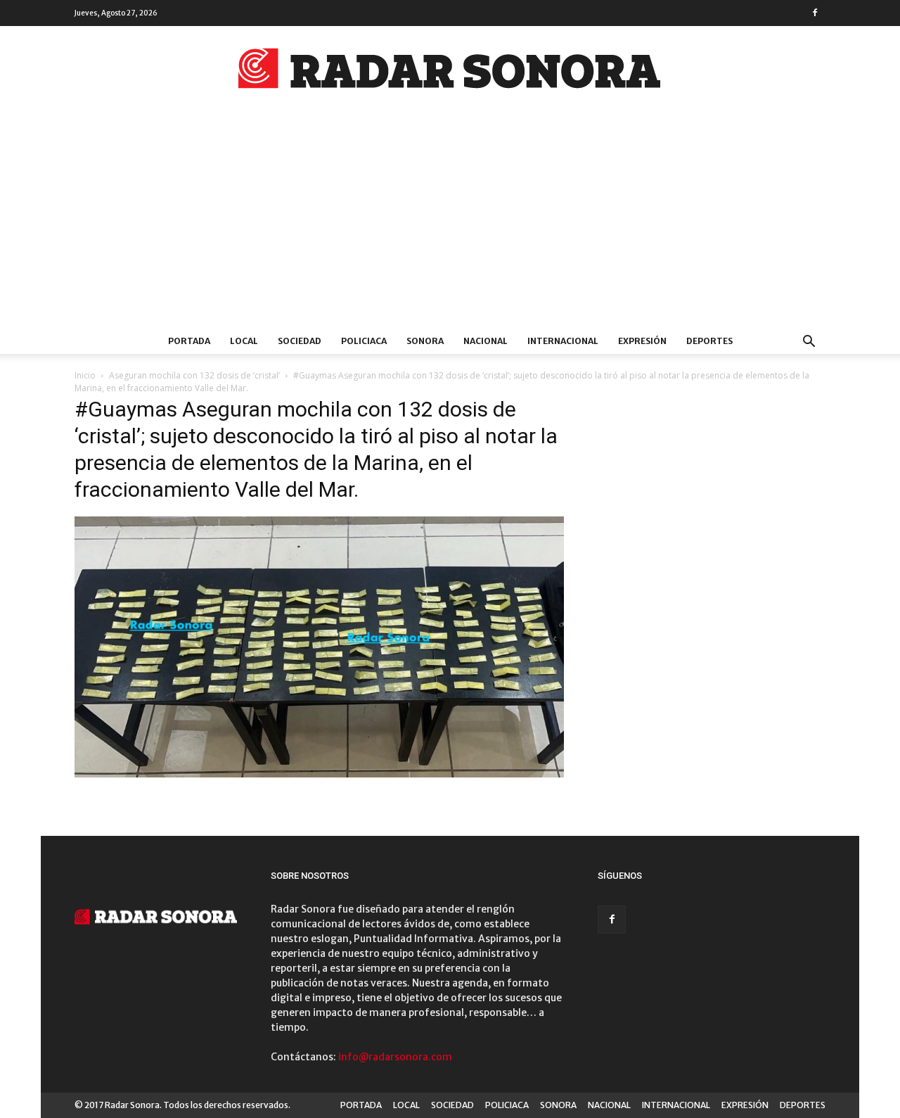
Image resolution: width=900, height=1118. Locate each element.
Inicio (85, 375)
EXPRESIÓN (642, 341)
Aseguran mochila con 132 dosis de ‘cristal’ (194, 375)
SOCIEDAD (299, 341)
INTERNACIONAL (562, 341)
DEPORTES (709, 341)
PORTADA (189, 341)
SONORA (425, 341)
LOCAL (244, 341)
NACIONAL (485, 341)
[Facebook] (814, 12)
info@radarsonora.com (395, 1056)
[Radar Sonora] (450, 72)
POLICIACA (364, 341)
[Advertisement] (450, 223)
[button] (808, 343)
